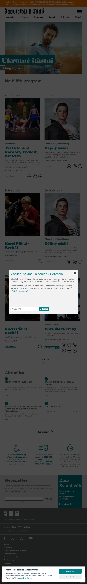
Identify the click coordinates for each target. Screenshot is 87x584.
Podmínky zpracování (20, 291)
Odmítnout (70, 577)
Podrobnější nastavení (23, 578)
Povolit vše (70, 571)
